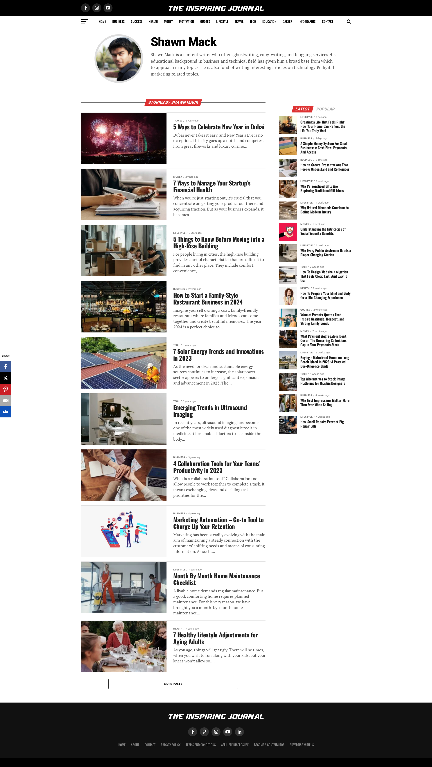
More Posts (173, 683)
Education (269, 21)
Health (153, 21)
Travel (239, 21)
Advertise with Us (302, 744)
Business (118, 21)
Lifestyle (222, 21)
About (135, 744)
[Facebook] (5, 366)
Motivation (186, 21)
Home (102, 21)
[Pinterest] (5, 389)
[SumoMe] (5, 411)
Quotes (205, 21)
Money (168, 21)
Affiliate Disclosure (235, 744)
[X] (5, 378)
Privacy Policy (170, 744)
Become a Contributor (269, 744)
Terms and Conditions (201, 744)
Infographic (307, 21)
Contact (327, 21)
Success (136, 21)
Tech (253, 21)
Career (287, 21)
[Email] (5, 400)
